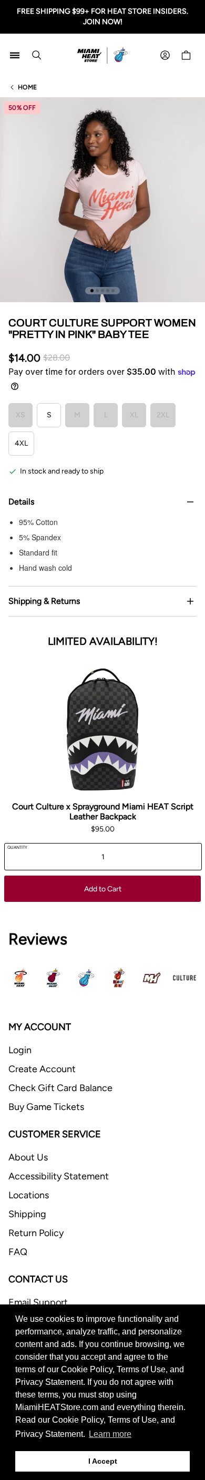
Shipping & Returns (44, 601)
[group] (102, 199)
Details (21, 502)
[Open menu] (14, 55)
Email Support (38, 1302)
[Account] (165, 55)
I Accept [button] (102, 1461)
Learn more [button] (110, 1434)
